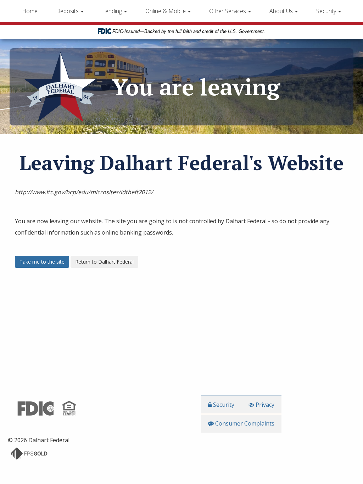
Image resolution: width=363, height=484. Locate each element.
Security (326, 11)
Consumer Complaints (244, 423)
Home (30, 11)
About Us (281, 11)
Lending (112, 11)
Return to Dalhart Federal (104, 261)
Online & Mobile (166, 11)
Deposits (68, 11)
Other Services (228, 11)
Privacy (264, 405)
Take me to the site (42, 261)
